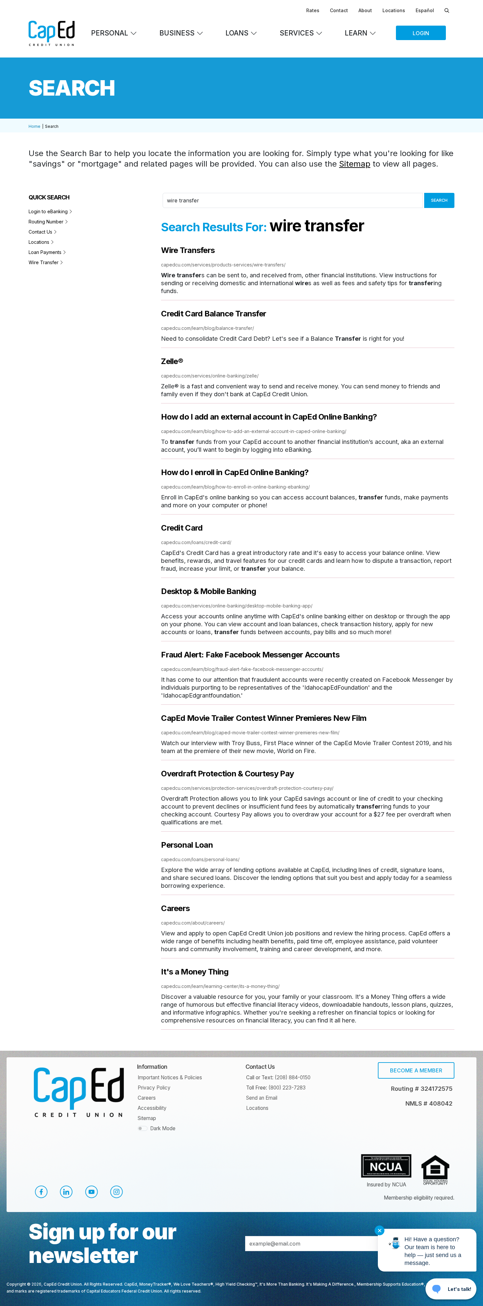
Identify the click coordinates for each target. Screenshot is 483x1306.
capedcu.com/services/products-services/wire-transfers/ (223, 264)
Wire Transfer (44, 262)
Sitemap (354, 164)
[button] (41, 1191)
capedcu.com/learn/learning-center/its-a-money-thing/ (220, 986)
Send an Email (261, 1098)
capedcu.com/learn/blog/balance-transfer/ (207, 328)
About (365, 10)
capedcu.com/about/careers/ (193, 923)
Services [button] (297, 33)
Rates (312, 10)
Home (34, 126)
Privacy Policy (154, 1088)
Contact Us (41, 232)
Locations (393, 10)
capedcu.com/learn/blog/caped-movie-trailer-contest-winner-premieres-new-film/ (250, 732)
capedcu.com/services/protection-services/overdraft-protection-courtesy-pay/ (247, 788)
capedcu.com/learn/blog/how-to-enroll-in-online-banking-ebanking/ (235, 487)
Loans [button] (236, 33)
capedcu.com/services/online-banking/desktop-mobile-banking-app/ (236, 605)
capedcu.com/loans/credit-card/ (196, 542)
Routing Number (47, 221)
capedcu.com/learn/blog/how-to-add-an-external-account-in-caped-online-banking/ (253, 431)
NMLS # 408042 (428, 1103)
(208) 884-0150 (292, 1077)
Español (425, 10)
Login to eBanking (49, 211)
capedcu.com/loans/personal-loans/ (200, 859)
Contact (339, 10)
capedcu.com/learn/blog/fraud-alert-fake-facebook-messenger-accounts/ (242, 669)
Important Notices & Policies (170, 1077)
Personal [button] (109, 33)
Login (421, 33)
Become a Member (416, 1070)
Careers (147, 1098)
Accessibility (152, 1108)
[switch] (143, 1128)
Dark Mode (162, 1128)
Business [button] (177, 33)
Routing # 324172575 (421, 1088)
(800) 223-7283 (287, 1088)
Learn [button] (356, 33)
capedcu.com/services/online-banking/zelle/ (210, 375)
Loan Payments (46, 252)
